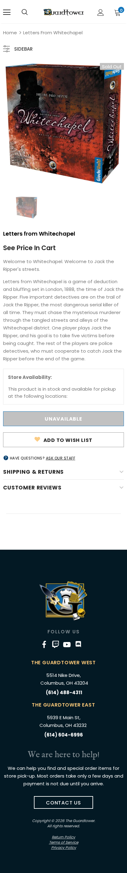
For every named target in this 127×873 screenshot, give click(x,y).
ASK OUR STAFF (61, 458)
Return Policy (63, 837)
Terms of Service (63, 842)
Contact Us (63, 802)
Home (10, 32)
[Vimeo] (55, 644)
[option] (63, 123)
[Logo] (63, 12)
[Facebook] (44, 644)
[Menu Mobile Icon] (6, 12)
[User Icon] (100, 12)
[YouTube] (66, 644)
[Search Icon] (25, 12)
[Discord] (78, 644)
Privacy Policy (63, 847)
